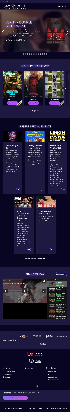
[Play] (24, 290)
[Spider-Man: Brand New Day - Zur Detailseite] (33, 84)
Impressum (32, 408)
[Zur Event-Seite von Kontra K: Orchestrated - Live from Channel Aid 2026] (29, 249)
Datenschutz (50, 408)
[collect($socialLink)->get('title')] (3, 1)
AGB (40, 408)
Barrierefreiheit (62, 408)
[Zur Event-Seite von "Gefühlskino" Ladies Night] (51, 249)
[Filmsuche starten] (65, 6)
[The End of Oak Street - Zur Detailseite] (54, 84)
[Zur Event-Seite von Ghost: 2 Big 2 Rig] (18, 189)
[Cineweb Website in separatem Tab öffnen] (35, 362)
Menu (59, 6)
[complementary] (25, 291)
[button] (57, 284)
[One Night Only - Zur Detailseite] (12, 84)
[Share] (44, 281)
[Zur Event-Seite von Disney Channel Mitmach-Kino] (40, 189)
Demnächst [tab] (60, 274)
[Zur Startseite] (15, 6)
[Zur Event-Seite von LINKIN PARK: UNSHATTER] (63, 189)
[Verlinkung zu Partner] (24, 336)
